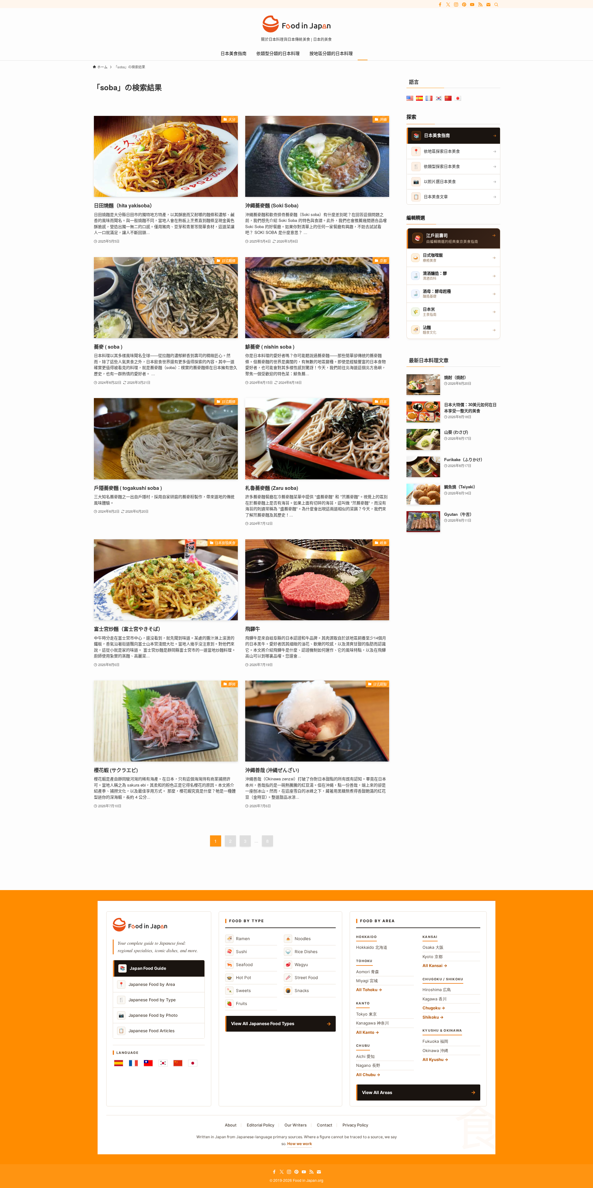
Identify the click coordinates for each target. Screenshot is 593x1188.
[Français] (133, 1063)
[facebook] (440, 4)
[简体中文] (178, 1063)
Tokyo (366, 1014)
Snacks (297, 990)
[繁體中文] (148, 1063)
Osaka (433, 947)
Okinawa (435, 1050)
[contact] (488, 4)
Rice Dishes (301, 951)
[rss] (480, 4)
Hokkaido (371, 947)
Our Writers (295, 1124)
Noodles (298, 938)
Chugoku (431, 1007)
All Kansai (433, 965)
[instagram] (456, 4)
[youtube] (472, 4)
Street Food (301, 977)
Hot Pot (239, 977)
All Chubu (366, 1074)
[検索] (496, 4)
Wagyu (296, 964)
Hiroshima (437, 989)
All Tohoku (366, 989)
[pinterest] (464, 4)
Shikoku (431, 1017)
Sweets (239, 990)
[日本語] (193, 1063)
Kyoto (433, 956)
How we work (299, 1143)
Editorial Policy (260, 1124)
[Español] (118, 1063)
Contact (324, 1124)
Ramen (238, 938)
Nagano (368, 1065)
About (231, 1124)
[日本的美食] (296, 23)
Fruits (237, 1003)
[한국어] (163, 1063)
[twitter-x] (448, 4)
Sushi (237, 951)
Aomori (367, 971)
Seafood (240, 964)
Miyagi (367, 980)
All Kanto (365, 1032)
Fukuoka (435, 1041)
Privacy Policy (355, 1124)
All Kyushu (433, 1059)
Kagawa (435, 998)
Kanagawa (372, 1022)
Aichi (365, 1056)
